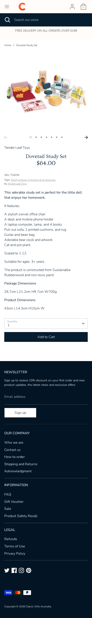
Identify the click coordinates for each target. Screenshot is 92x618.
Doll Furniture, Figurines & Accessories (33, 180)
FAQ (7, 494)
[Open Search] (7, 19)
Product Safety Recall (20, 516)
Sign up (20, 412)
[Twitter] (6, 570)
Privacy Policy (14, 553)
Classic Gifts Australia (38, 606)
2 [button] (36, 137)
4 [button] (46, 137)
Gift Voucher (14, 501)
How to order (14, 457)
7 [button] (61, 137)
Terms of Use (14, 546)
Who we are (13, 442)
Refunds (10, 539)
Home (7, 45)
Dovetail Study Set (26, 45)
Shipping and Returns (20, 464)
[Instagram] (21, 570)
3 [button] (41, 137)
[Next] (86, 137)
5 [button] (51, 137)
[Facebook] (14, 570)
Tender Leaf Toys (17, 183)
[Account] (72, 5)
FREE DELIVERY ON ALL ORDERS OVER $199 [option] (46, 31)
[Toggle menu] (7, 6)
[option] (46, 92)
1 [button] (31, 137)
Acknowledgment (18, 471)
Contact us (12, 449)
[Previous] (5, 137)
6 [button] (56, 137)
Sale (7, 508)
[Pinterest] (28, 570)
